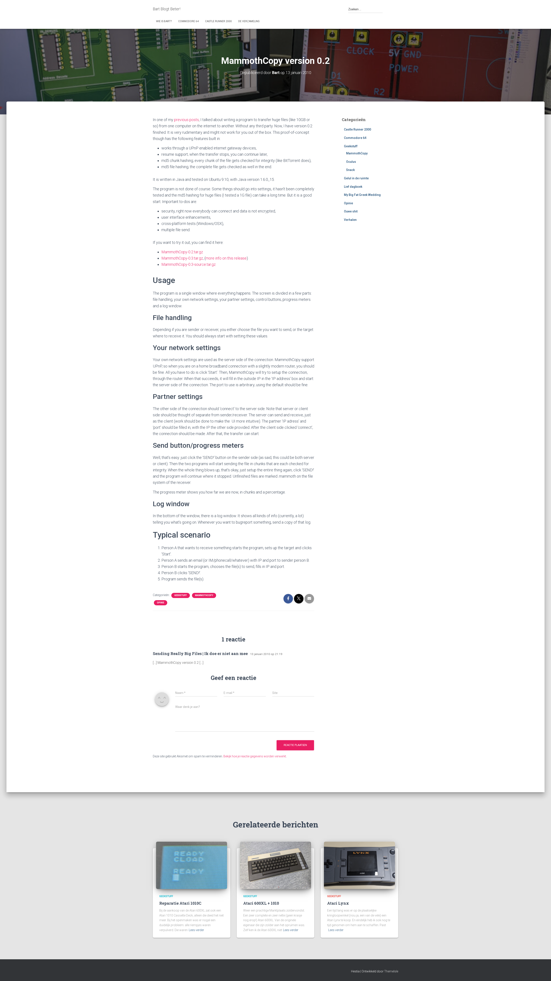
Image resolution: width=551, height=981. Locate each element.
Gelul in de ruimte (356, 178)
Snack (350, 170)
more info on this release (226, 258)
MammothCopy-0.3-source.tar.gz (188, 264)
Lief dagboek (353, 186)
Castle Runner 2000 (218, 21)
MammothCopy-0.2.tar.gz (182, 252)
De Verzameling (249, 21)
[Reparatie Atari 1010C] (191, 865)
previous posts (186, 119)
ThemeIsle (391, 971)
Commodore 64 (188, 21)
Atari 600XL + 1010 (261, 903)
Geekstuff (180, 595)
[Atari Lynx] (359, 865)
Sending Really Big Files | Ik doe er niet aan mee (200, 653)
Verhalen (350, 219)
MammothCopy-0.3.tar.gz (182, 258)
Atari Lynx (338, 903)
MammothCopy (204, 595)
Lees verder (196, 930)
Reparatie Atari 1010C (180, 903)
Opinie (160, 602)
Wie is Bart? (164, 21)
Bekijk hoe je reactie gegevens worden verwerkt (254, 756)
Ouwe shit (351, 211)
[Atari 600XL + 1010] (275, 865)
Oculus (351, 161)
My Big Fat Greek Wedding (362, 195)
